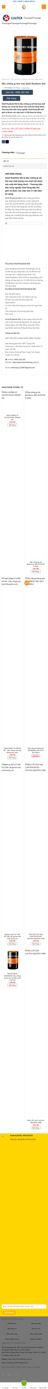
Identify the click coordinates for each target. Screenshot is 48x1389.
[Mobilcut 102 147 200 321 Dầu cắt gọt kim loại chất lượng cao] (12, 847)
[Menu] (3, 7)
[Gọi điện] (24, 1384)
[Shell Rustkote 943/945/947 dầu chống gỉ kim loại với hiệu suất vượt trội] (12, 960)
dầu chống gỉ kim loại (18, 135)
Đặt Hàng (11, 98)
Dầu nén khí (36, 1329)
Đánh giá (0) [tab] (8, 166)
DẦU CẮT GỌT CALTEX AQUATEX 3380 (35, 1122)
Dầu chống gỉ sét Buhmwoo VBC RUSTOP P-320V (36, 564)
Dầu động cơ (12, 1329)
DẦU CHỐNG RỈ (29, 135)
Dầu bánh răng (12, 1334)
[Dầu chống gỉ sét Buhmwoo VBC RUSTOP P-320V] (35, 475)
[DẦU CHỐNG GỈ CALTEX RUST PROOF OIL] (12, 401)
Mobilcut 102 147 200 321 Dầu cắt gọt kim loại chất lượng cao (12, 936)
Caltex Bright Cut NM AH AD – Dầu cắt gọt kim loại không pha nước (12, 750)
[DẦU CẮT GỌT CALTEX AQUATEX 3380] (35, 1033)
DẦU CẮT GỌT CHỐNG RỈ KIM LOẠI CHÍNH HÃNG (27, 79)
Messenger (33, 1387)
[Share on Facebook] (3, 141)
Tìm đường (5, 1387)
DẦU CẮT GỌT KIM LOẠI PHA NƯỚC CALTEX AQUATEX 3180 (36, 936)
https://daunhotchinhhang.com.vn (26, 362)
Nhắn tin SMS (42, 1387)
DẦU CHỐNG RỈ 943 (40, 135)
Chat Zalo (14, 1387)
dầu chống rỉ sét (17, 137)
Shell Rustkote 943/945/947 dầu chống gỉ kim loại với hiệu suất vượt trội (12, 977)
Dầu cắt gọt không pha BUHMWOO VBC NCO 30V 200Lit (36, 750)
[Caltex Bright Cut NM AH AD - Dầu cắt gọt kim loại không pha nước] (12, 661)
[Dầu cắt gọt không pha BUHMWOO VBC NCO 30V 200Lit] (35, 661)
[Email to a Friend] (7, 141)
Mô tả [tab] (6, 161)
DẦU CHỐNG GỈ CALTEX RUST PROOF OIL (12, 417)
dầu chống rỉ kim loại (7, 137)
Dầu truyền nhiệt (36, 1334)
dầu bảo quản (8, 135)
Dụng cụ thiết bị (36, 1339)
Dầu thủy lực (12, 1323)
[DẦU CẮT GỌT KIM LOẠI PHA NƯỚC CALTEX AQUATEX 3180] (35, 847)
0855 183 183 (19, 359)
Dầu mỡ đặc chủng (12, 1339)
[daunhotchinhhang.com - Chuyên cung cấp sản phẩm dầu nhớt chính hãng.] (24, 7)
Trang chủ (6, 79)
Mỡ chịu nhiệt (36, 1323)
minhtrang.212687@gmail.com (23, 368)
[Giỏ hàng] (44, 6)
